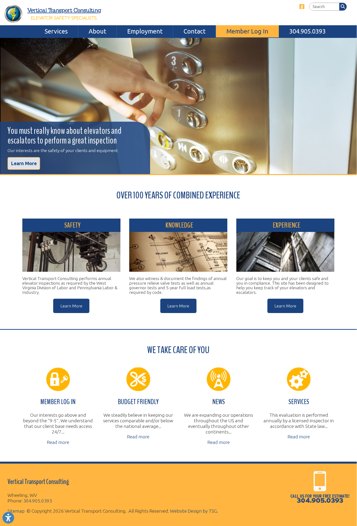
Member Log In (247, 31)
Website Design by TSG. (194, 511)
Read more (58, 442)
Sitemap (16, 511)
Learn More (24, 163)
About (97, 31)
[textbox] (324, 6)
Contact (194, 31)
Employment (144, 31)
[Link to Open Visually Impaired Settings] (8, 518)
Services (56, 31)
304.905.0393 (307, 31)
